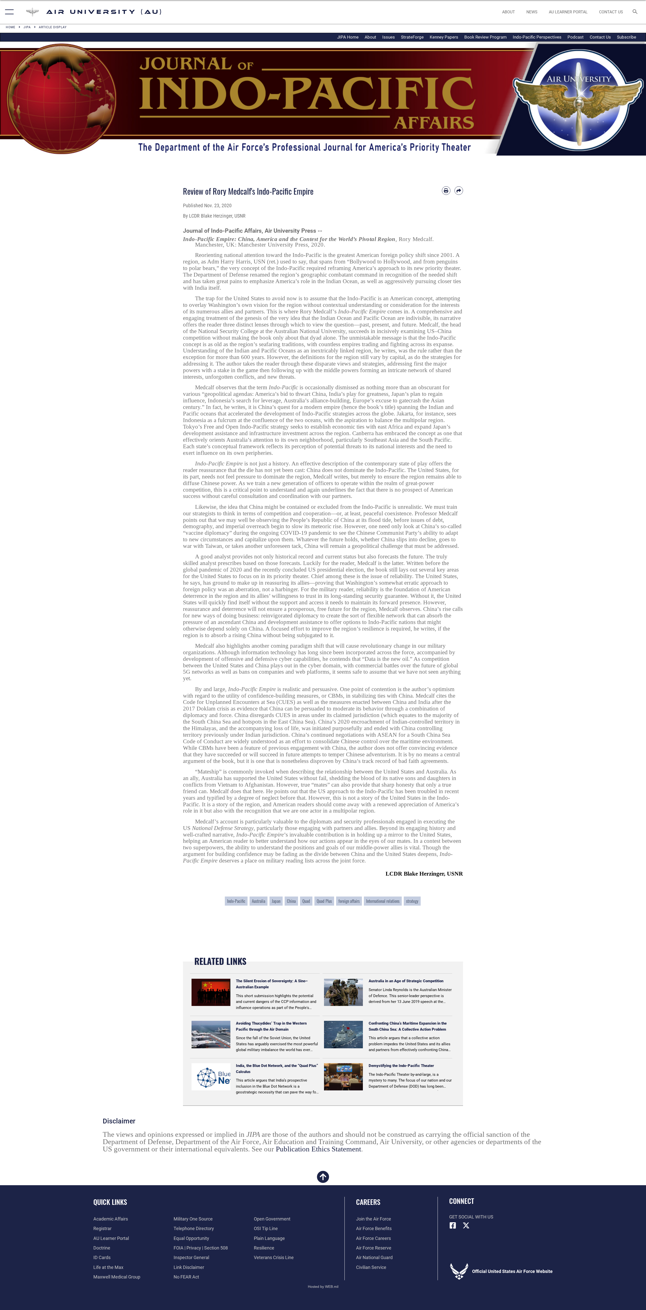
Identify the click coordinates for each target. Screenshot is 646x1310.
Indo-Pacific (236, 901)
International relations (382, 901)
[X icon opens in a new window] (466, 1225)
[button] (8, 12)
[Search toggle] (635, 12)
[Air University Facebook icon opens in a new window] (453, 1225)
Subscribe (626, 37)
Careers (368, 1202)
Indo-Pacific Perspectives (537, 37)
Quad (306, 901)
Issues (388, 37)
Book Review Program (485, 37)
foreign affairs (349, 901)
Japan (276, 901)
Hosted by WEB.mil (323, 1287)
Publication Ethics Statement (318, 1149)
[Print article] (446, 190)
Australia (258, 901)
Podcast (576, 37)
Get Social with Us (471, 1216)
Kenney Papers (444, 37)
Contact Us (600, 37)
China (291, 901)
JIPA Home (348, 37)
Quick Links (110, 1202)
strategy (412, 901)
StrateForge (412, 37)
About (370, 37)
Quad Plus (324, 901)
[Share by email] (458, 190)
